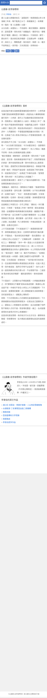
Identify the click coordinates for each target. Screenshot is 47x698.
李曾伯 (8, 14)
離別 (17, 51)
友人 (12, 51)
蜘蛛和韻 (6, 412)
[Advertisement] (23, 78)
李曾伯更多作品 (9, 422)
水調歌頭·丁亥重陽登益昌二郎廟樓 (17, 408)
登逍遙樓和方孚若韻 (11, 415)
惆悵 (8, 51)
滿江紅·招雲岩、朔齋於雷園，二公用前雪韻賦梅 (22, 405)
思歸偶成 (6, 419)
